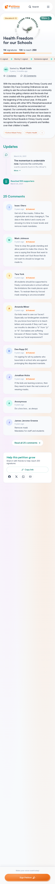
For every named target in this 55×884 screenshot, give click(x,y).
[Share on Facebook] (9, 477)
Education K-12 (11, 18)
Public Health (31, 133)
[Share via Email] (30, 477)
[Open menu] (48, 7)
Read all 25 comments (27, 442)
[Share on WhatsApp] (23, 477)
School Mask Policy (13, 133)
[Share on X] (16, 477)
